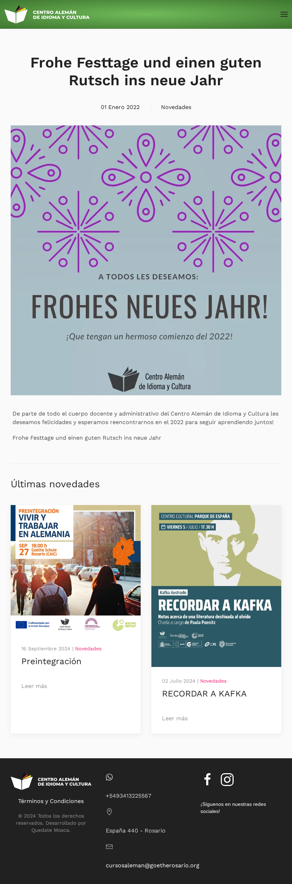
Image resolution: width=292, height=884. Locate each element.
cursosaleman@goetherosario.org (152, 865)
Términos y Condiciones (51, 801)
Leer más (34, 686)
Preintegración (51, 661)
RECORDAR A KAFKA (204, 694)
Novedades (176, 107)
